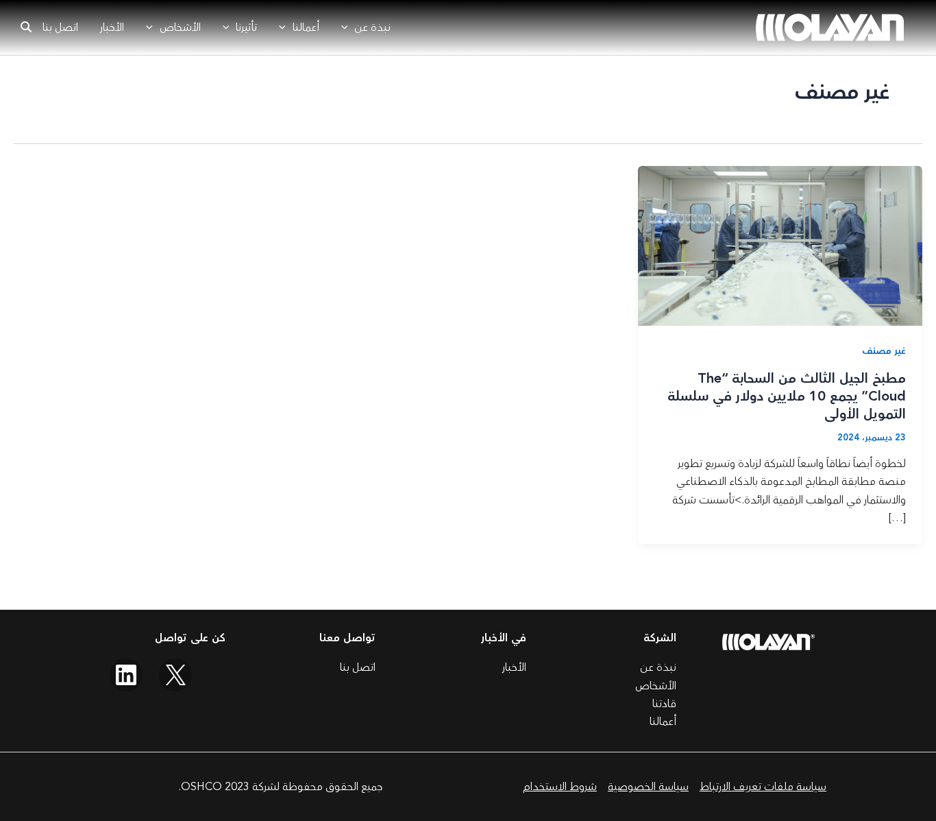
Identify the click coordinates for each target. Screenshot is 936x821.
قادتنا (664, 703)
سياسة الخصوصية (648, 786)
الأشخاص (180, 27)
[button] (348, 27)
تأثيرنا (246, 27)
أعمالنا (306, 27)
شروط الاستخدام (560, 786)
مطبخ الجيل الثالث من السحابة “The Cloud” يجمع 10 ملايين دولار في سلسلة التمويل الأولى (786, 396)
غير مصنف (884, 351)
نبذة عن (372, 27)
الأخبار (112, 27)
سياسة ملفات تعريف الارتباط (763, 786)
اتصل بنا (60, 27)
